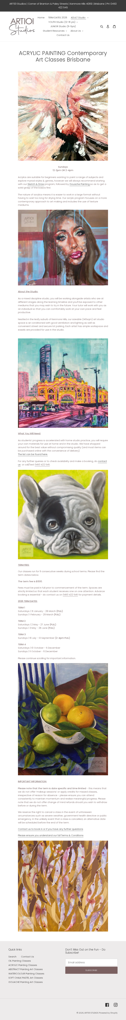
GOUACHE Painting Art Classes (25, 982)
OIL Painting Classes (19, 960)
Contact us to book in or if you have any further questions (50, 829)
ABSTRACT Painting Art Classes (25, 969)
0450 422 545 (42, 464)
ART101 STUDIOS (91, 1013)
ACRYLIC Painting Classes (22, 965)
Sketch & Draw (36, 184)
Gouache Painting (79, 184)
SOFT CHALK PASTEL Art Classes (25, 977)
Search (12, 956)
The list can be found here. (33, 454)
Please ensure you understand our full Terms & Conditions (50, 835)
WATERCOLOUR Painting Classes (26, 973)
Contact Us (27, 956)
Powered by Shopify (108, 1013)
